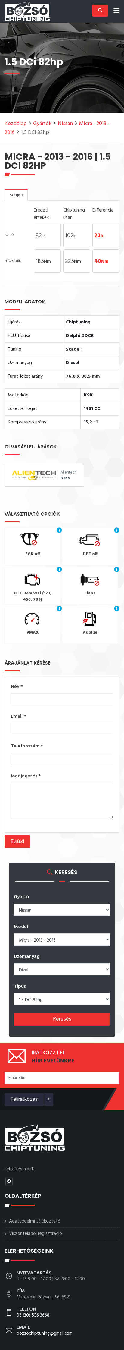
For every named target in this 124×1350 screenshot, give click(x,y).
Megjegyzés (26, 776)
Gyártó (21, 897)
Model (21, 926)
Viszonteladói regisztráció (35, 1234)
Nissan (65, 123)
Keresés (62, 1019)
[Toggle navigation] (116, 11)
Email (18, 716)
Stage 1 (16, 195)
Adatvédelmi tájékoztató (34, 1221)
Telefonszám (27, 746)
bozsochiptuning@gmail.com (45, 1330)
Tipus (20, 986)
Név (17, 686)
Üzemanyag (27, 956)
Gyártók (42, 123)
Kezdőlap (16, 123)
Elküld (17, 841)
